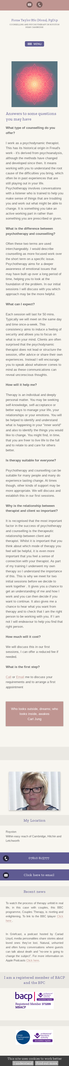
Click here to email (39, 875)
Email (20, 677)
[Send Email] (29, 4)
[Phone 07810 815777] (39, 4)
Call (8, 677)
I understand (23, 1063)
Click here (32, 960)
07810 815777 (39, 858)
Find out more (46, 1063)
